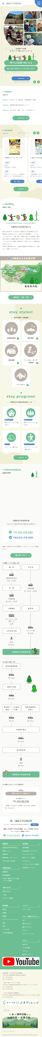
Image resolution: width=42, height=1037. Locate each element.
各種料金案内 (7, 868)
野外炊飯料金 (6, 875)
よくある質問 (26, 948)
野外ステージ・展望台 (28, 858)
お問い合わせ (7, 887)
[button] (34, 81)
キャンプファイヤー (28, 854)
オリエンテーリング (28, 934)
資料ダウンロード (27, 954)
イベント (25, 905)
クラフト (25, 930)
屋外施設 (25, 844)
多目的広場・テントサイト (30, 851)
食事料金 (5, 872)
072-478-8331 (25, 532)
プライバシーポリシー (9, 1031)
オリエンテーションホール (10, 919)
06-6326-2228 (9, 987)
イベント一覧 (26, 909)
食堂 (4, 923)
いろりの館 (6, 929)
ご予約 (4, 895)
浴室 (4, 926)
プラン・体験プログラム (30, 916)
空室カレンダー (7, 851)
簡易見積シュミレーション (10, 858)
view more (21, 78)
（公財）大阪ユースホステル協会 (11, 982)
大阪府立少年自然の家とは (10, 848)
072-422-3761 (23, 801)
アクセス (25, 951)
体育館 (4, 916)
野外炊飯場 (25, 848)
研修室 (4, 913)
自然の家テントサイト (28, 868)
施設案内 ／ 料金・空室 (21, 297)
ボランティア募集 (8, 898)
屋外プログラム (26, 927)
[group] (15, 159)
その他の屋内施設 (8, 933)
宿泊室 (4, 909)
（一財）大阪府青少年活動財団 (11, 993)
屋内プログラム (26, 924)
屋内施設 (5, 905)
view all (21, 189)
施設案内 (5, 844)
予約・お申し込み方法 (9, 861)
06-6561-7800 (9, 997)
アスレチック (26, 861)
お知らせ (25, 944)
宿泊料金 (5, 854)
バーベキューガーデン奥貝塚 (30, 864)
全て (23, 920)
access (35, 824)
